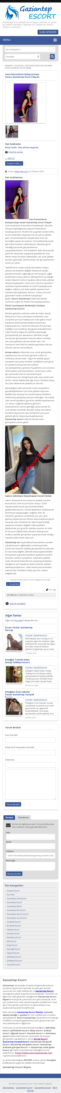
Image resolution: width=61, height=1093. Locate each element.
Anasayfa (9, 66)
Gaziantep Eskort (14, 906)
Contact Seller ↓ (14, 163)
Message (10, 860)
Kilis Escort (11, 941)
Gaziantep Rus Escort (16, 910)
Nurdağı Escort (13, 949)
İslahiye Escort (13, 929)
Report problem (18, 603)
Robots (30, 1090)
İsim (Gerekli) (11, 735)
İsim (8, 832)
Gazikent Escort (13, 922)
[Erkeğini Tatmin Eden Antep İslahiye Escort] (14, 682)
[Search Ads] (52, 56)
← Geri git (10, 158)
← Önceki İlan (13, 584)
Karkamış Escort (14, 937)
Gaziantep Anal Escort (16, 898)
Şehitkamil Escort (14, 960)
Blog (55, 1087)
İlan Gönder (48, 32)
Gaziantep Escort (14, 902)
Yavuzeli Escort (13, 964)
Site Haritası (8, 1087)
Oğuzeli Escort (13, 953)
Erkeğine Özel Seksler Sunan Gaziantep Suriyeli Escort (19, 694)
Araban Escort (13, 890)
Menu (7, 40)
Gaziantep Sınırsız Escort (17, 914)
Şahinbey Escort (14, 957)
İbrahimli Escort (14, 925)
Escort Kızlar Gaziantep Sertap (19, 629)
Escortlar (18, 66)
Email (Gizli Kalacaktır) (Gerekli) (19, 747)
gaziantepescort (40, 635)
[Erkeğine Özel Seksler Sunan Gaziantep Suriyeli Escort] (14, 715)
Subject (10, 851)
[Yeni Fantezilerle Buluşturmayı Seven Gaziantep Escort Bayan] (25, 103)
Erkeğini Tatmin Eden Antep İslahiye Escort (17, 661)
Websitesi (10, 759)
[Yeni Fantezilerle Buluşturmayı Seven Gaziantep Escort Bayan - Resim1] (12, 137)
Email (8, 842)
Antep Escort (41, 1038)
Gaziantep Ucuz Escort (17, 918)
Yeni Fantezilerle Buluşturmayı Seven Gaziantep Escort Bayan (22, 75)
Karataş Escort (13, 933)
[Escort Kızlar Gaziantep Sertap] (14, 650)
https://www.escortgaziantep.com (33, 1052)
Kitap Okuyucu (21, 171)
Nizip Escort (12, 945)
